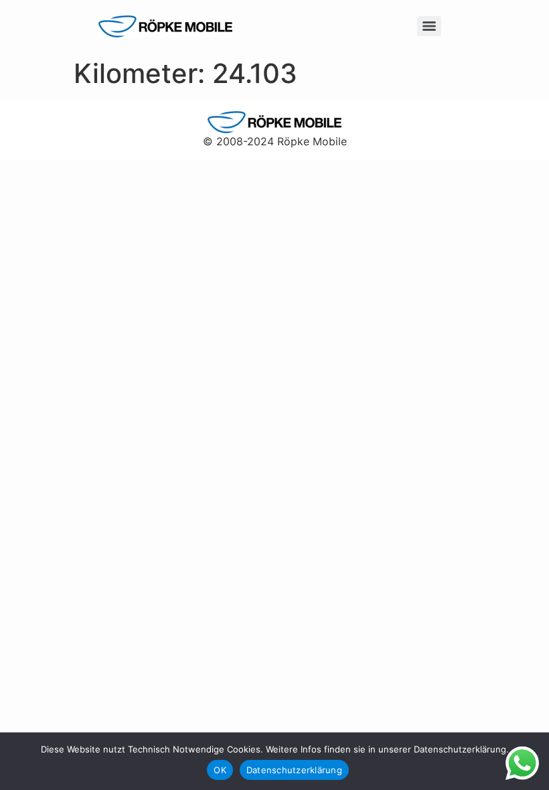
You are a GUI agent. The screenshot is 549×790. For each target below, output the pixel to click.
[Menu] (429, 26)
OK (220, 770)
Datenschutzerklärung (294, 770)
